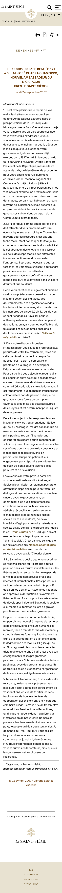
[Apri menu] (57, 7)
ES (31, 50)
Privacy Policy (31, 884)
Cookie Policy (31, 879)
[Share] (59, 35)
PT (44, 50)
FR (37, 50)
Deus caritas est (22, 532)
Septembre (28, 21)
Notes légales (31, 874)
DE (18, 50)
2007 (18, 21)
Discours (8, 21)
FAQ (31, 870)
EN (25, 50)
